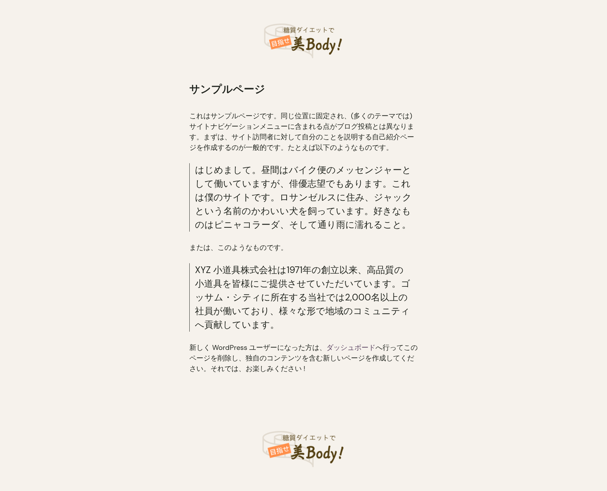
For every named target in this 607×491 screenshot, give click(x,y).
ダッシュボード (351, 347)
